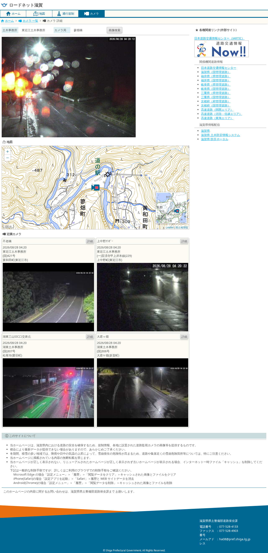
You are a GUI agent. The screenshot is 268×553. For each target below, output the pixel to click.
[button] (95, 187)
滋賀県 (205, 131)
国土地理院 (181, 227)
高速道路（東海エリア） (217, 118)
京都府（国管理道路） (215, 105)
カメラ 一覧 (30, 21)
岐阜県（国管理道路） (215, 89)
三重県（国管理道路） (215, 97)
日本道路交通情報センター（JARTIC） (219, 38)
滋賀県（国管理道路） (215, 72)
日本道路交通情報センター (218, 68)
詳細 (90, 241)
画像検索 (114, 30)
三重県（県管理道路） (215, 93)
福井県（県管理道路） (215, 76)
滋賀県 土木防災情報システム (220, 135)
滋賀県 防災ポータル (214, 139)
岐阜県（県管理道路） (215, 84)
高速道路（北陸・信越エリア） (221, 114)
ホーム (9, 21)
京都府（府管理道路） (215, 101)
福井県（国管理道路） (215, 80)
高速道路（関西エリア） (217, 110)
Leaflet (170, 227)
